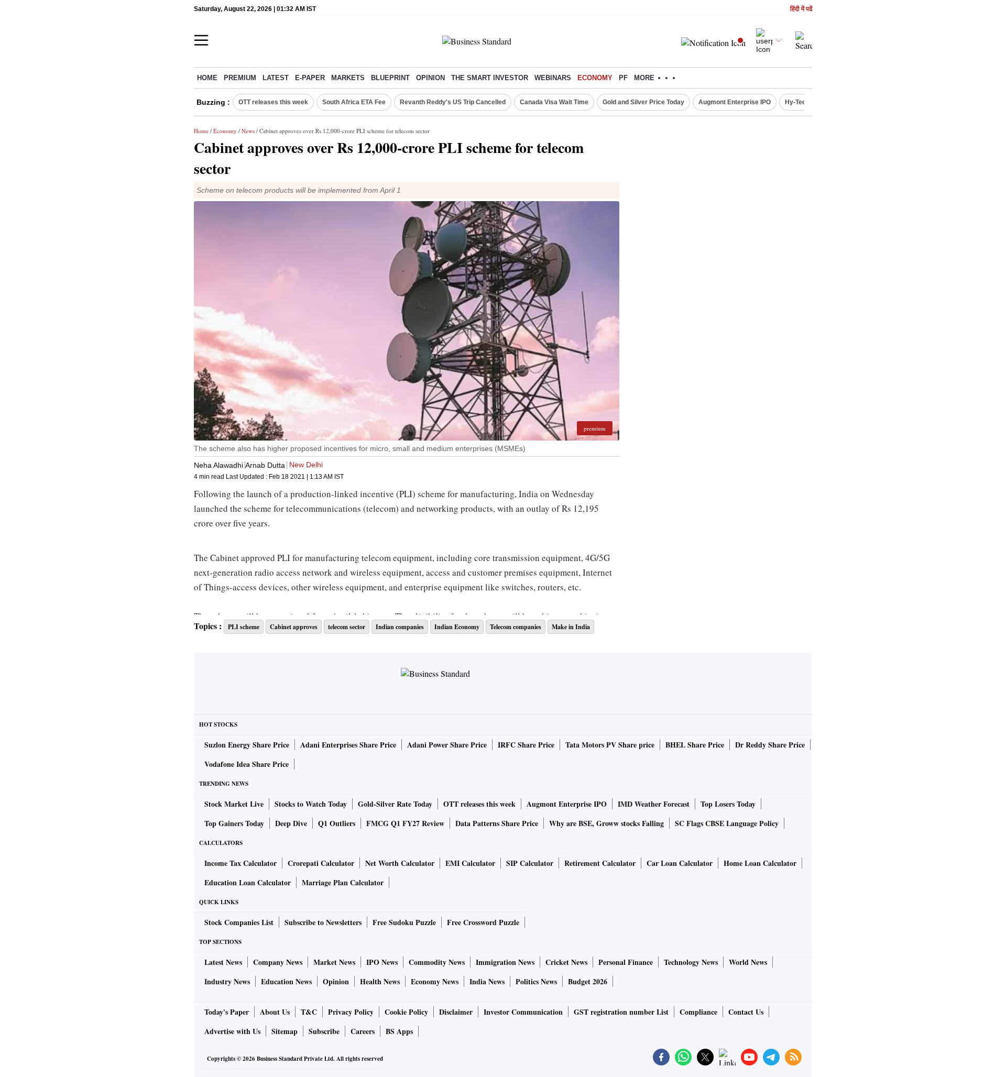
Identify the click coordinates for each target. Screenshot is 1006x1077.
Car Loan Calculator (680, 863)
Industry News (227, 981)
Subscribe (324, 1031)
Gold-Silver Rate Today (395, 803)
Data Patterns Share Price (496, 823)
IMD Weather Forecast (654, 803)
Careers (363, 1031)
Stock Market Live (234, 803)
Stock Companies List (239, 922)
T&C (309, 1011)
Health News (380, 981)
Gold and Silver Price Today (643, 102)
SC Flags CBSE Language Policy (727, 823)
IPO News (382, 962)
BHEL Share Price (694, 744)
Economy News (434, 981)
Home (207, 78)
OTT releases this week (273, 102)
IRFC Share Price (526, 744)
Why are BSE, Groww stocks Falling (606, 823)
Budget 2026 (587, 981)
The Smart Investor (489, 78)
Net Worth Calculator (399, 863)
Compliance (698, 1011)
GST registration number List (621, 1011)
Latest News (223, 962)
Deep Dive (291, 823)
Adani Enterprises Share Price (348, 744)
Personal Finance (625, 962)
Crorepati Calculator (321, 863)
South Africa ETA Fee (354, 102)
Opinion (430, 78)
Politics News (536, 981)
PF (623, 78)
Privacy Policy (351, 1011)
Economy (595, 78)
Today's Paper (226, 1011)
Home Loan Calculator (760, 863)
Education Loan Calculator (247, 882)
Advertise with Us (232, 1031)
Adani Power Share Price (447, 744)
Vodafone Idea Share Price (246, 764)
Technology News (691, 962)
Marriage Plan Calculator (343, 882)
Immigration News (505, 962)
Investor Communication (523, 1011)
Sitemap (284, 1031)
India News (487, 981)
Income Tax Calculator (240, 863)
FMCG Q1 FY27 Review (405, 823)
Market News (334, 962)
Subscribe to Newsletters (323, 922)
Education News (286, 981)
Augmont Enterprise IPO (734, 102)
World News (748, 962)
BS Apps (399, 1031)
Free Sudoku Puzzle (404, 922)
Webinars (552, 78)
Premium (240, 78)
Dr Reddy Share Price (770, 744)
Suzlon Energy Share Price (246, 744)
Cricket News (566, 962)
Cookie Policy (406, 1011)
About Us (275, 1011)
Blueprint (390, 78)
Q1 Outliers (336, 823)
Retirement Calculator (600, 863)
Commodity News (437, 962)
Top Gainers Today (234, 823)
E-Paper (310, 78)
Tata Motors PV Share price (609, 744)
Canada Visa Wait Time (554, 102)
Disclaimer (456, 1011)
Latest (276, 78)
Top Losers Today (728, 803)
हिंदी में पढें (801, 9)
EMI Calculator (470, 863)
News (248, 131)
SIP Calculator (529, 863)
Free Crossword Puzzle (483, 922)
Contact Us (745, 1011)
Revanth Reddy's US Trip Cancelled (453, 102)
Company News (277, 962)
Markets (348, 78)
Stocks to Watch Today (311, 803)
